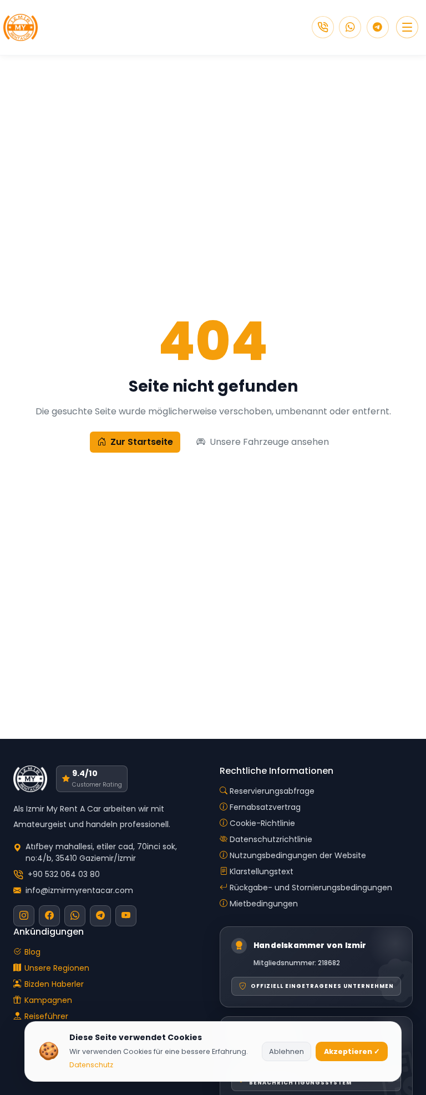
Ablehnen (286, 1051)
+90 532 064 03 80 (64, 874)
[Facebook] (49, 915)
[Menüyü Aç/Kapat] (407, 27)
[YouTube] (125, 915)
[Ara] (323, 27)
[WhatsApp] (350, 27)
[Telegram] (378, 27)
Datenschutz (91, 1064)
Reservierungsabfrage (272, 791)
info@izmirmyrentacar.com (79, 890)
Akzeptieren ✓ (352, 1051)
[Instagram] (23, 915)
